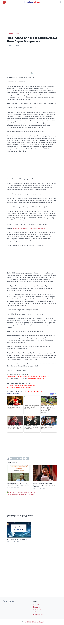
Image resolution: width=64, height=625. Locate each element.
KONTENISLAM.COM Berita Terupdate (34, 622)
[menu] (4, 2)
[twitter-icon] (7, 602)
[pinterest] (24, 458)
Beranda (36, 605)
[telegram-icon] (10, 602)
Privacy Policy (38, 614)
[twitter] (14, 458)
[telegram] (20, 458)
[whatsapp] (17, 458)
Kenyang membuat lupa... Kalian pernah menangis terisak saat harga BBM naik (44, 484)
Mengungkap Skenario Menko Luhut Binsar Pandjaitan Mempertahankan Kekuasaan (20, 516)
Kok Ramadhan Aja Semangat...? (17, 539)
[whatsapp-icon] (13, 602)
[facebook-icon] (4, 602)
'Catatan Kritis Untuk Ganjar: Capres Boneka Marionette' (29, 228)
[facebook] (11, 458)
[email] (27, 458)
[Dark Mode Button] (60, 2)
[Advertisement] (32, 18)
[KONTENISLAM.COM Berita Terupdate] (32, 2)
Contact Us (37, 609)
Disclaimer (37, 612)
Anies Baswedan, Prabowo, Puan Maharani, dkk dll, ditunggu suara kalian (19, 484)
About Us (37, 607)
